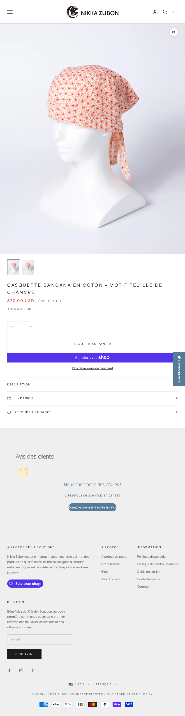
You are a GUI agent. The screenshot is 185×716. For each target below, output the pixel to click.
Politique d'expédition (152, 557)
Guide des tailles (148, 572)
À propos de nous (113, 557)
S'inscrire (24, 654)
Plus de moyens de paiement (92, 368)
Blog (104, 572)
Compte (143, 586)
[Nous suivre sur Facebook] (9, 670)
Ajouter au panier (93, 344)
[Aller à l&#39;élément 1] (13, 267)
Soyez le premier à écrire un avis (92, 507)
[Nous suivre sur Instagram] (21, 670)
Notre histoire (111, 564)
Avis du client (110, 579)
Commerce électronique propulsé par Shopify (111, 694)
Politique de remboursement (157, 564)
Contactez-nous (148, 579)
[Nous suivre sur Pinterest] (33, 670)
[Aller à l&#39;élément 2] (28, 267)
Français (104, 684)
